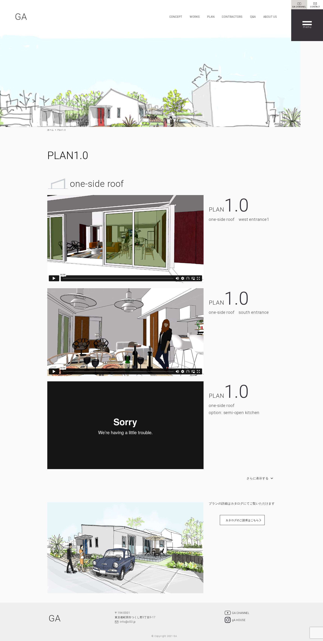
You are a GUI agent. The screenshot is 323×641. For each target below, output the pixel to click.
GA (21, 16)
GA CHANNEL (240, 612)
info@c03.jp (128, 621)
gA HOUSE (238, 619)
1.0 (236, 205)
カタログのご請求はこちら (242, 520)
